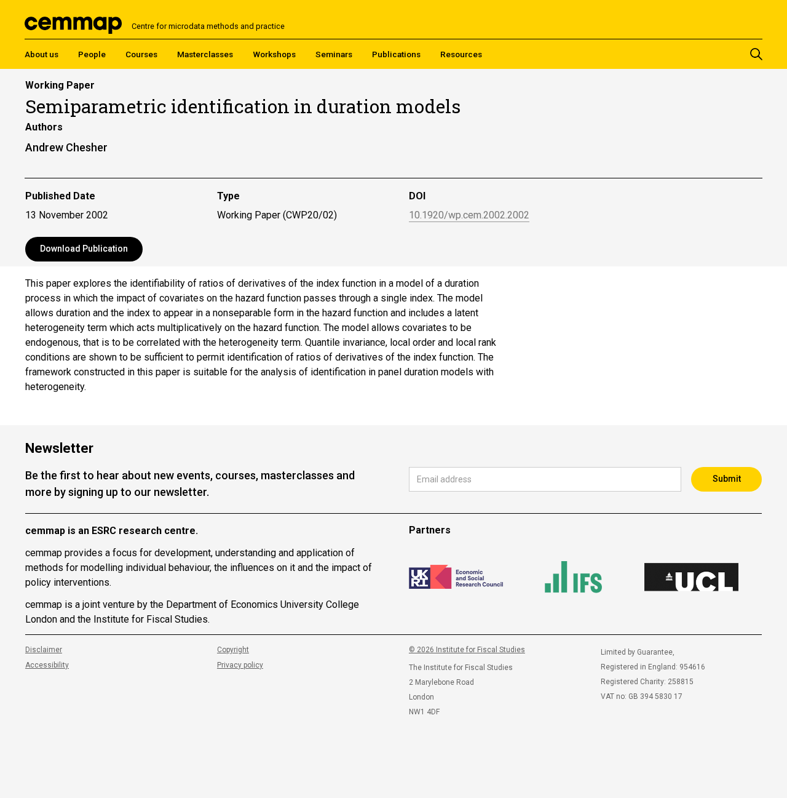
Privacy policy (240, 665)
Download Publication (84, 248)
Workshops (274, 54)
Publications (396, 54)
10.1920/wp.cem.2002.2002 (469, 215)
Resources (461, 54)
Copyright (233, 649)
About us (41, 54)
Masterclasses (205, 54)
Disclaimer (43, 649)
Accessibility (47, 665)
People (92, 54)
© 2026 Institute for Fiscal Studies (467, 649)
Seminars (333, 54)
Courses (141, 54)
